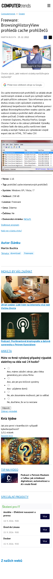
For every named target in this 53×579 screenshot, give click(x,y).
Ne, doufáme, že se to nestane (22, 402)
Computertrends (8, 13)
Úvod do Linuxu (11, 527)
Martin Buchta (8, 37)
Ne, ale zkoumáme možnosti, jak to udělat (28, 395)
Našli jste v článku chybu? (11, 231)
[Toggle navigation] (49, 5)
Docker (7, 538)
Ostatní (22, 13)
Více (45, 516)
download (15, 253)
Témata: (5, 253)
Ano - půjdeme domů (17, 388)
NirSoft (27, 219)
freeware (28, 253)
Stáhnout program (10, 224)
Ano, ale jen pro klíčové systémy (23, 381)
